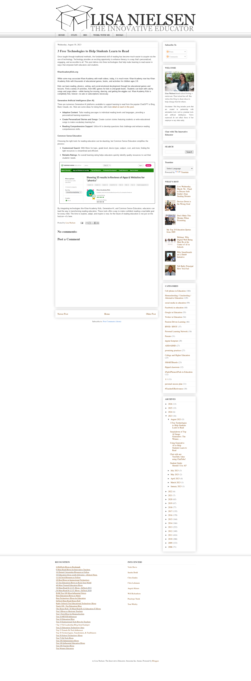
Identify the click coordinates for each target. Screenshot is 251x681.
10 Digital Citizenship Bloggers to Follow (72, 572)
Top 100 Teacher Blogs (65, 646)
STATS (74, 34)
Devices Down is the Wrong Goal (184, 202)
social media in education (175, 302)
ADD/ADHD (170, 345)
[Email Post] (82, 222)
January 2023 (176, 486)
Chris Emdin (133, 577)
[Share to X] (92, 223)
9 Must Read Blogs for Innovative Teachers (73, 569)
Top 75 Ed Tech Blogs (64, 638)
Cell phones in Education (175, 290)
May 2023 (175, 474)
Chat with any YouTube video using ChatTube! (178, 456)
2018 (170, 507)
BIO (85, 34)
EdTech (84, 588)
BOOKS (119, 34)
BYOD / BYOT (171, 326)
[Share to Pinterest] (97, 223)
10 (57, 575)
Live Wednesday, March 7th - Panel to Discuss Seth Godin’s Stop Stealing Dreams (184, 191)
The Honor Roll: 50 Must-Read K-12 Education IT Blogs (78, 609)
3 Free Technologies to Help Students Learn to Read (178, 425)
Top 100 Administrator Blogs (67, 641)
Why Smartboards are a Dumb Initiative (184, 254)
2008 (170, 547)
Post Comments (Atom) (112, 321)
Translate (185, 172)
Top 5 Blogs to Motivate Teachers (69, 611)
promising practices (173, 350)
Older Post (151, 313)
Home (107, 313)
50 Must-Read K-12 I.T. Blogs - (68, 590)
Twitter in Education (173, 317)
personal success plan (173, 383)
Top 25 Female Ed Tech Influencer (69, 630)
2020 (170, 499)
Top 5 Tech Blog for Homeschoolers (70, 614)
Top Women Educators (65, 648)
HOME (61, 34)
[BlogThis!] (89, 223)
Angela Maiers (133, 588)
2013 (170, 527)
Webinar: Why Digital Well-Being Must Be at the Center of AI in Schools (185, 242)
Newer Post (63, 313)
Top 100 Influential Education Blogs (70, 643)
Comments (173, 56)
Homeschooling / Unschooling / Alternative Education (178, 296)
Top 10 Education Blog (65, 619)
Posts (170, 51)
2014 (170, 523)
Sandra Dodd (133, 572)
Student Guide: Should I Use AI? (178, 464)
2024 (170, 411)
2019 (170, 503)
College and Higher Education (177, 355)
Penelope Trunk (134, 598)
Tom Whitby (133, 604)
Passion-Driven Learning (175, 321)
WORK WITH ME (101, 34)
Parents (168, 336)
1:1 (166, 379)
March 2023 (176, 482)
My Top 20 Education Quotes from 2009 (179, 230)
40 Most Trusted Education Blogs (69, 585)
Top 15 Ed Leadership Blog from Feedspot (73, 624)
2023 (170, 415)
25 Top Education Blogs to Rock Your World (73, 583)
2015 (170, 519)
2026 (170, 403)
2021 (170, 495)
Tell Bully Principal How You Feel (185, 267)
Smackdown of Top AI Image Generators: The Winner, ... (178, 435)
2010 (170, 539)
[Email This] (86, 223)
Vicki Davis (132, 567)
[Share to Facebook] (95, 223)
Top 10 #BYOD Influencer (66, 616)
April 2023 (175, 478)
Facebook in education (174, 307)
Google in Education (173, 312)
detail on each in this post (123, 107)
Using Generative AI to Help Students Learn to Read (178, 446)
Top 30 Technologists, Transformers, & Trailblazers (76, 633)
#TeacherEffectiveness (174, 388)
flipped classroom (172, 367)
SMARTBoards (171, 362)
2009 (170, 542)
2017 (170, 511)
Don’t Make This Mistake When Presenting (184, 218)
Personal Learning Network (176, 331)
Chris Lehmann (134, 583)
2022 (170, 491)
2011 (170, 535)
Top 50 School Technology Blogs (69, 635)
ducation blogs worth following (72, 575)
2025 (170, 408)
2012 (170, 531)
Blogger (155, 660)
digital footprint (171, 340)
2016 (170, 515)
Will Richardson (134, 593)
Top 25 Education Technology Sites (70, 627)
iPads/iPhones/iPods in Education (178, 372)
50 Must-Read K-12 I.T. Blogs (68, 588)
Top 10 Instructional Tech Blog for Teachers (73, 622)
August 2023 (176, 419)
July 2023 (175, 470)
